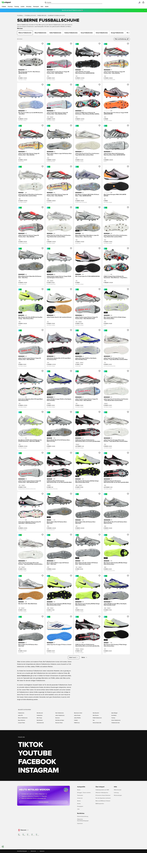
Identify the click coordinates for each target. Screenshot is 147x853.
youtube (35, 753)
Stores (78, 789)
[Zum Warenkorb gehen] (143, 2)
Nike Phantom (96, 715)
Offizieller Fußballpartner (102, 792)
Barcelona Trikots (59, 722)
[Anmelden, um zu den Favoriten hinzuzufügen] (42, 43)
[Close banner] (145, 10)
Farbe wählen (41, 15)
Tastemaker (80, 795)
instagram (38, 770)
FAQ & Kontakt (117, 789)
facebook (37, 762)
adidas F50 (20, 715)
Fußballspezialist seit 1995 (102, 789)
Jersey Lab (79, 798)
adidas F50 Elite (77, 717)
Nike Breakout (40, 720)
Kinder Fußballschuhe (116, 720)
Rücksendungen (118, 795)
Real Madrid (113, 715)
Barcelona (57, 717)
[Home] (6, 2)
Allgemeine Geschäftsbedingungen (83, 820)
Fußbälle (76, 720)
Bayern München (21, 720)
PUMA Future (77, 722)
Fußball (20, 15)
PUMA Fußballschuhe (97, 717)
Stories (79, 800)
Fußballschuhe (30, 15)
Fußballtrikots (39, 715)
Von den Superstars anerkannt (103, 798)
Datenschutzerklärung (82, 816)
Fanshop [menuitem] (10, 6)
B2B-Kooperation (100, 803)
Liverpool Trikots (21, 722)
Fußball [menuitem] (4, 6)
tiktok (30, 744)
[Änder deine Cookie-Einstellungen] (2, 846)
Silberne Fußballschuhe (56, 15)
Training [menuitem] (16, 6)
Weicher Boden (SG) (97, 722)
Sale (94, 720)
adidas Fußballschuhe (59, 715)
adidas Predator (77, 715)
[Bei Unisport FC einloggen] (139, 2)
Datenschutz (33, 851)
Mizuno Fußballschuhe (22, 717)
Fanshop (113, 717)
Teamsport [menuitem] (36, 6)
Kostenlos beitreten (43, 802)
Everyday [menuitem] (28, 6)
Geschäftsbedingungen (22, 851)
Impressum (80, 823)
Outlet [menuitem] (46, 6)
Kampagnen (80, 806)
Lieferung (116, 792)
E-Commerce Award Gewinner (103, 795)
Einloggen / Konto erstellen (84, 792)
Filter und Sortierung (120, 39)
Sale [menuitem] (42, 6)
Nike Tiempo (39, 717)
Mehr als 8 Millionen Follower (103, 800)
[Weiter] (129, 33)
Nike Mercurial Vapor (59, 720)
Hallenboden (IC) (40, 722)
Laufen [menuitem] (22, 6)
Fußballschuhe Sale (115, 722)
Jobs (78, 809)
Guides (79, 803)
